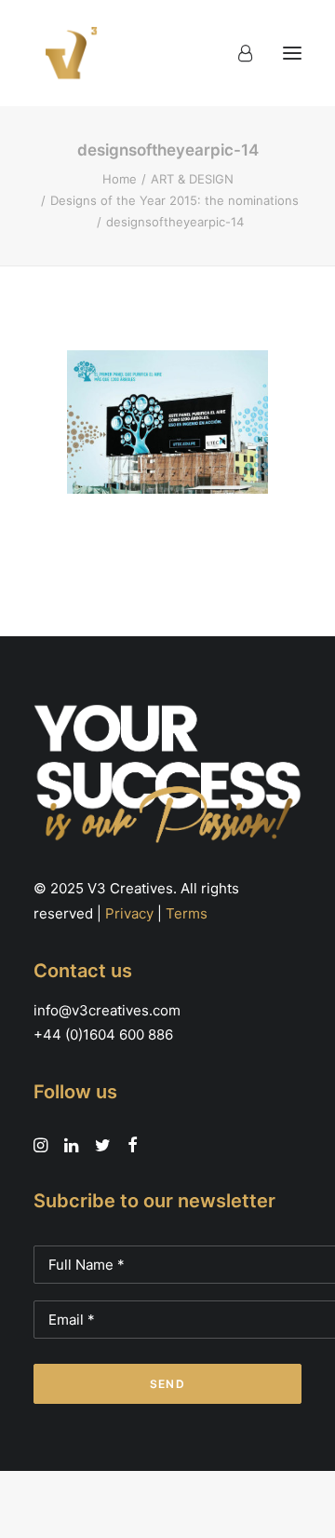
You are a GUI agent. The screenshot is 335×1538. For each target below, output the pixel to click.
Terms (187, 913)
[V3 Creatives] (66, 53)
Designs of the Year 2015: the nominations (174, 200)
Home (119, 178)
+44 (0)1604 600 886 (103, 1034)
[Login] (236, 53)
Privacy (129, 913)
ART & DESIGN (192, 178)
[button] (292, 53)
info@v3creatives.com (107, 1010)
